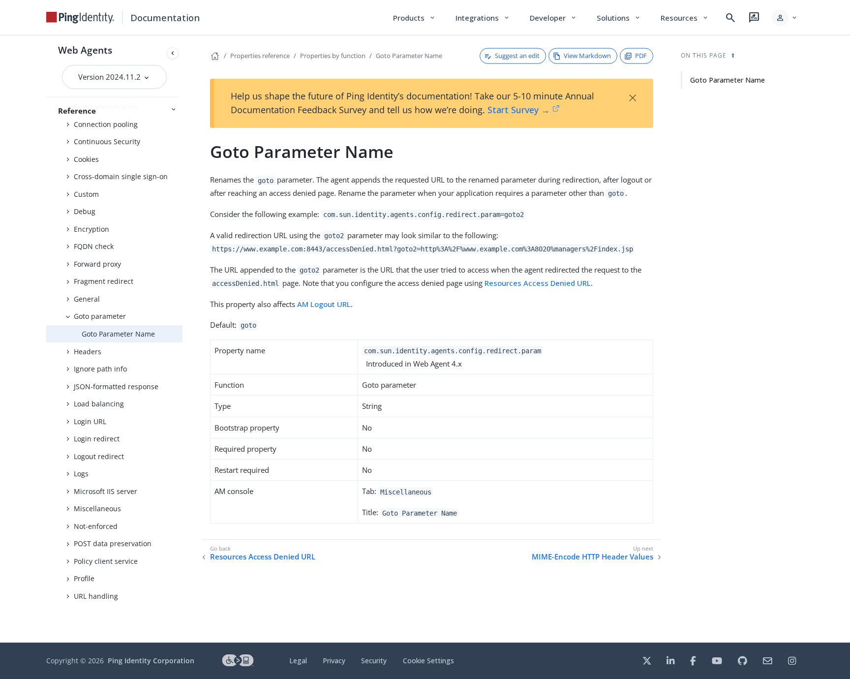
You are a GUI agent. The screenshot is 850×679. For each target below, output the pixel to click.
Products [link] (414, 18)
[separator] (182, 339)
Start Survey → (518, 110)
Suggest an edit (517, 55)
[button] (785, 17)
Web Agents (85, 50)
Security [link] (374, 660)
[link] (80, 18)
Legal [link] (298, 660)
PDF (641, 55)
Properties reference (260, 55)
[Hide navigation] (173, 53)
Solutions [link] (619, 18)
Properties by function (332, 55)
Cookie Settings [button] (428, 660)
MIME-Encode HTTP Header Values (592, 556)
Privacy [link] (334, 660)
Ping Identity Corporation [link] (151, 660)
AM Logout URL (324, 304)
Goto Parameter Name (118, 334)
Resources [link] (685, 18)
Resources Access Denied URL (538, 283)
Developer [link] (553, 18)
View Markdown (587, 55)
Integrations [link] (482, 18)
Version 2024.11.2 (110, 77)
